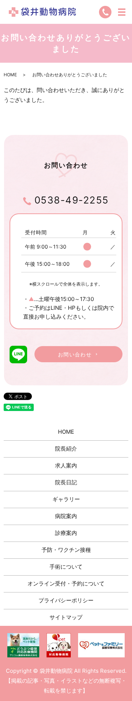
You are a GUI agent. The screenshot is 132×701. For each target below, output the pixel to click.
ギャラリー (66, 499)
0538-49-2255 (70, 200)
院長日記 (66, 482)
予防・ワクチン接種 (66, 549)
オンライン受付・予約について (65, 583)
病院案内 (66, 516)
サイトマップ (66, 617)
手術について (66, 566)
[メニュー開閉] (121, 12)
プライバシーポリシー (66, 600)
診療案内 (66, 532)
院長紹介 (66, 448)
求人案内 (66, 465)
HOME (10, 74)
